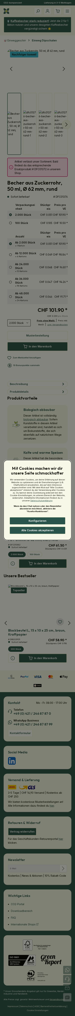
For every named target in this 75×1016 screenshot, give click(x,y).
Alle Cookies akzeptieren (37, 530)
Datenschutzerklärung (41, 500)
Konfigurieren (37, 520)
